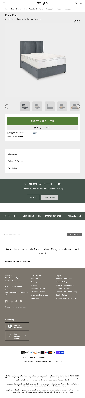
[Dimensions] (75, 21)
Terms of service (55, 361)
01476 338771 (17, 287)
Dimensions (12, 154)
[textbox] (34, 234)
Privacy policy (28, 361)
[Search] (76, 3)
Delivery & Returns (15, 161)
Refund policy (41, 361)
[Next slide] (78, 106)
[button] (4, 3)
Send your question (74, 234)
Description (12, 168)
